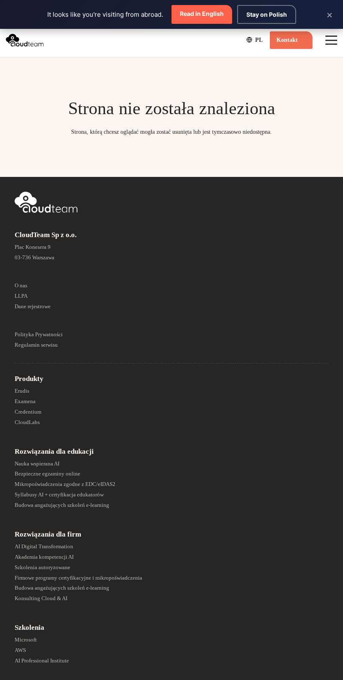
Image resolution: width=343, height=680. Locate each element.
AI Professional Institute (42, 660)
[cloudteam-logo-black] (25, 40)
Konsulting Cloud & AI (41, 598)
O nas (21, 285)
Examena (25, 401)
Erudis (22, 391)
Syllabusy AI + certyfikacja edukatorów (59, 494)
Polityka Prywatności (39, 334)
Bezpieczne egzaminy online (47, 473)
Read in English (202, 13)
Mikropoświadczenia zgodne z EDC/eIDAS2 (65, 484)
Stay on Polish (266, 14)
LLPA (21, 296)
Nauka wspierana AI (37, 463)
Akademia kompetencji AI (44, 557)
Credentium (28, 412)
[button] (254, 40)
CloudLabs (27, 422)
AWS (20, 650)
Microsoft (26, 640)
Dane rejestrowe (33, 306)
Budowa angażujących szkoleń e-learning (62, 505)
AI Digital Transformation (44, 546)
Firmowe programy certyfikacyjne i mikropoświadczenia (78, 578)
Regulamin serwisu (36, 345)
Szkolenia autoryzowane (42, 567)
